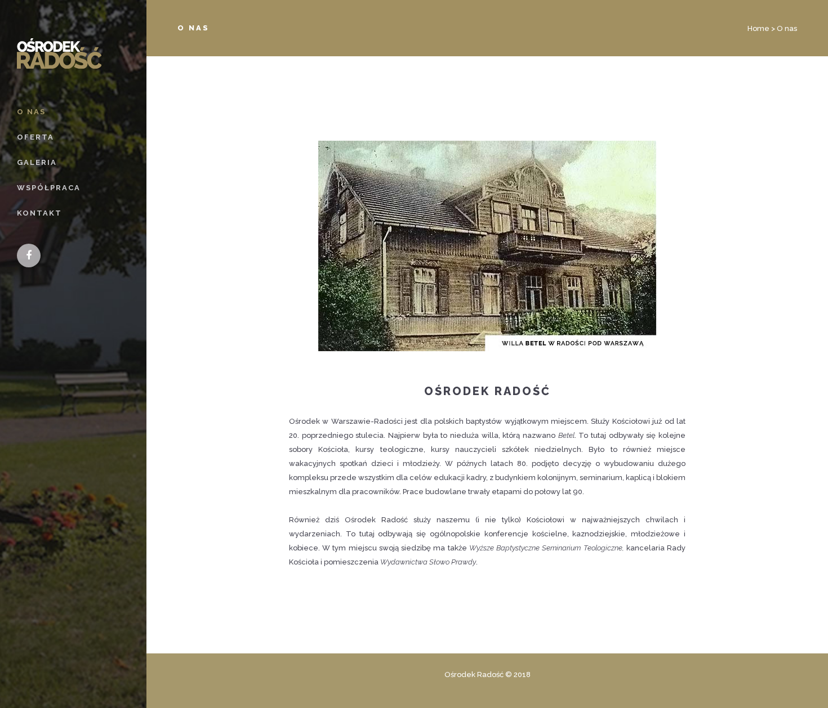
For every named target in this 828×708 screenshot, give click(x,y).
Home (758, 28)
